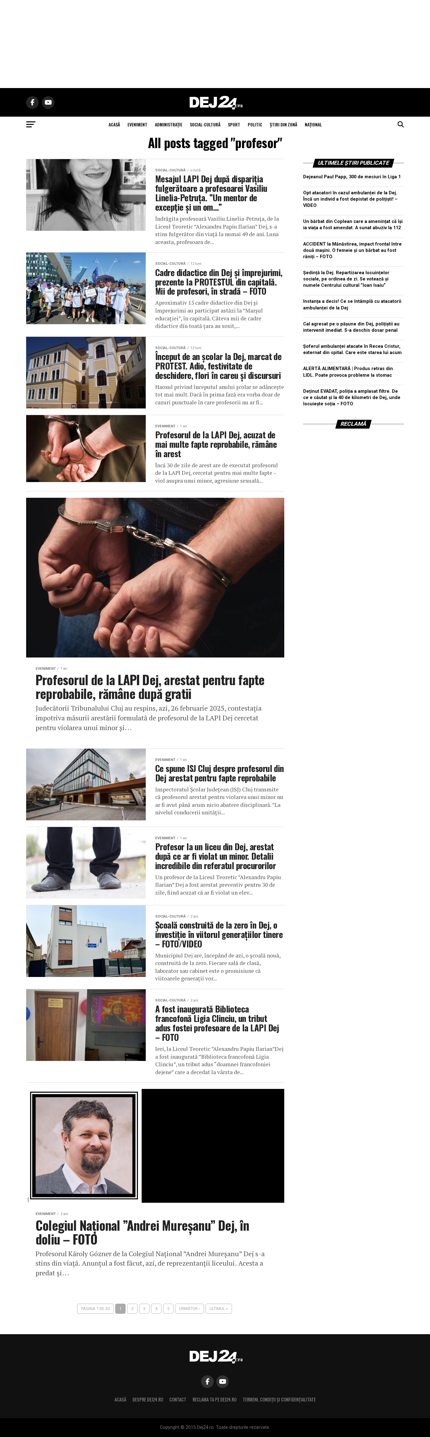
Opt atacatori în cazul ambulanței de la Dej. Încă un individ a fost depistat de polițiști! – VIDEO (350, 199)
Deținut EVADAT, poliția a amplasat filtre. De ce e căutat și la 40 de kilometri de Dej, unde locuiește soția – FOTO (351, 398)
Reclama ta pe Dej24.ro (214, 1399)
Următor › (189, 1308)
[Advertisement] (215, 44)
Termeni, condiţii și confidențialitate (279, 1399)
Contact (177, 1399)
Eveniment (137, 124)
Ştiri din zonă (283, 124)
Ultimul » (219, 1308)
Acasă (120, 1399)
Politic (255, 124)
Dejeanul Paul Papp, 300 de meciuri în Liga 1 (352, 177)
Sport (234, 124)
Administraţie (168, 124)
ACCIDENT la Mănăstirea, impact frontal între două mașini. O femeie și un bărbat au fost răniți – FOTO (352, 250)
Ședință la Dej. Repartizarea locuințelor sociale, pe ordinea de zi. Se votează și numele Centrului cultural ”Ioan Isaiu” (346, 279)
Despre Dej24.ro (148, 1399)
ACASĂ (114, 124)
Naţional (313, 124)
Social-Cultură (205, 124)
